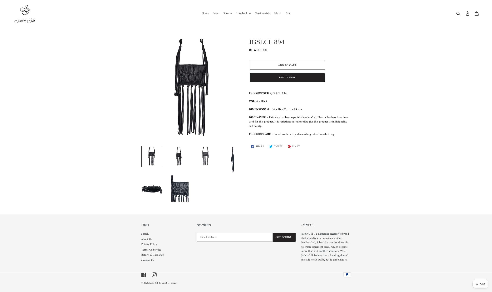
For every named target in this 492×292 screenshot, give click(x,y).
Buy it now (287, 77)
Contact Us (147, 260)
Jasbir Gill (153, 283)
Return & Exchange (152, 255)
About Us (146, 239)
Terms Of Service (151, 249)
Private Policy (149, 244)
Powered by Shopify (168, 283)
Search (145, 234)
